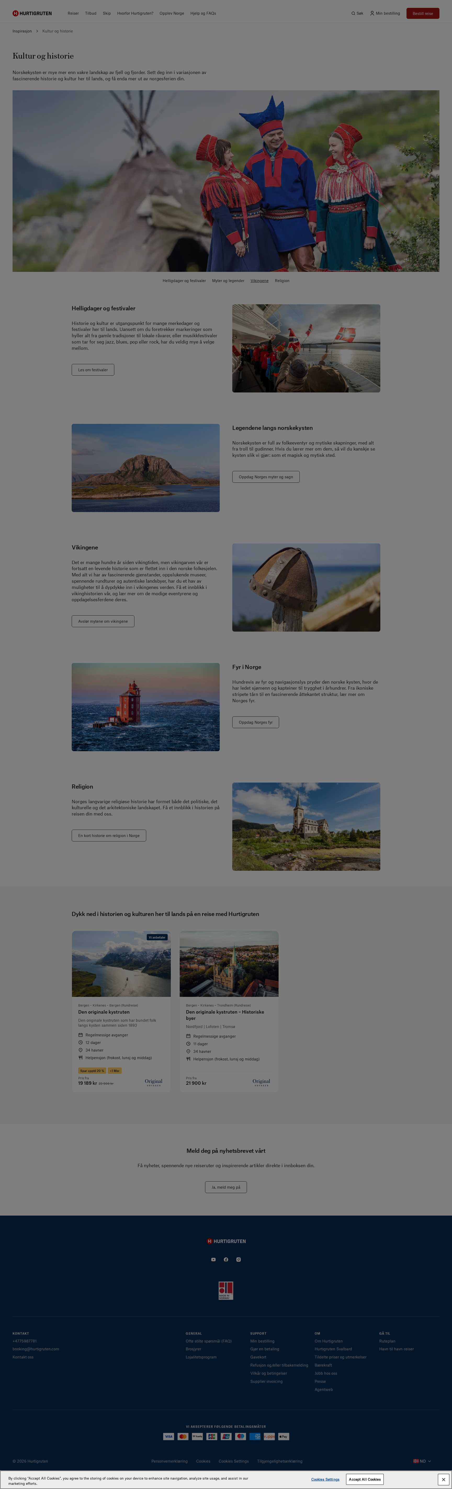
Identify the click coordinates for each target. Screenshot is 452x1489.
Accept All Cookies (365, 1479)
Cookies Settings (325, 1479)
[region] (226, 1479)
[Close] (443, 1479)
